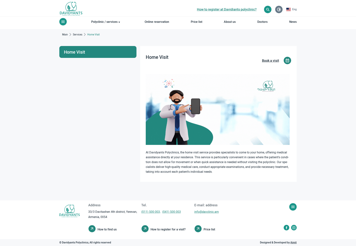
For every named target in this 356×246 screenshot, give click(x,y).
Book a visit (270, 60)
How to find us (107, 229)
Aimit (293, 242)
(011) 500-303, (150, 212)
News (293, 22)
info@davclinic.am (206, 212)
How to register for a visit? (168, 229)
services (77, 34)
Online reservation (157, 22)
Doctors (262, 22)
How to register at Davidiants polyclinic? (227, 9)
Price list (196, 22)
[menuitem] (291, 9)
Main (65, 34)
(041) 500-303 (171, 212)
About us (230, 22)
